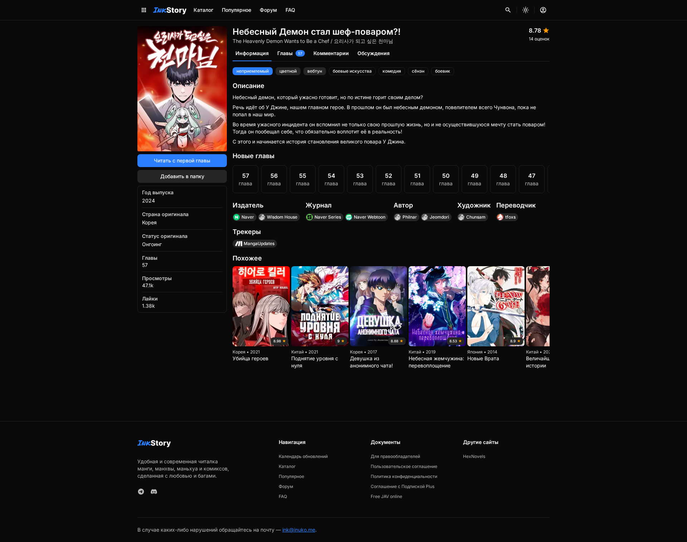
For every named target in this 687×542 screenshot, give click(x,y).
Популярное (236, 10)
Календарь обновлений (303, 456)
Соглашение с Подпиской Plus (402, 486)
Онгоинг (152, 244)
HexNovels (474, 456)
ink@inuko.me (298, 530)
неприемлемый (253, 71)
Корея (149, 222)
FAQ (290, 10)
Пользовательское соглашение (404, 466)
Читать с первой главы (182, 160)
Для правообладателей (395, 456)
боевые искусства (352, 71)
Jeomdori (439, 217)
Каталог (203, 10)
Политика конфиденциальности (404, 476)
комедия (392, 71)
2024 (148, 200)
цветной (288, 71)
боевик (442, 71)
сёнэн (418, 71)
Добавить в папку (182, 176)
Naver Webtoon (369, 217)
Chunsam (476, 217)
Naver (248, 217)
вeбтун (314, 71)
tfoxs (510, 217)
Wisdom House (282, 217)
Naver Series (328, 217)
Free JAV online (386, 496)
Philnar (410, 217)
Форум (268, 10)
